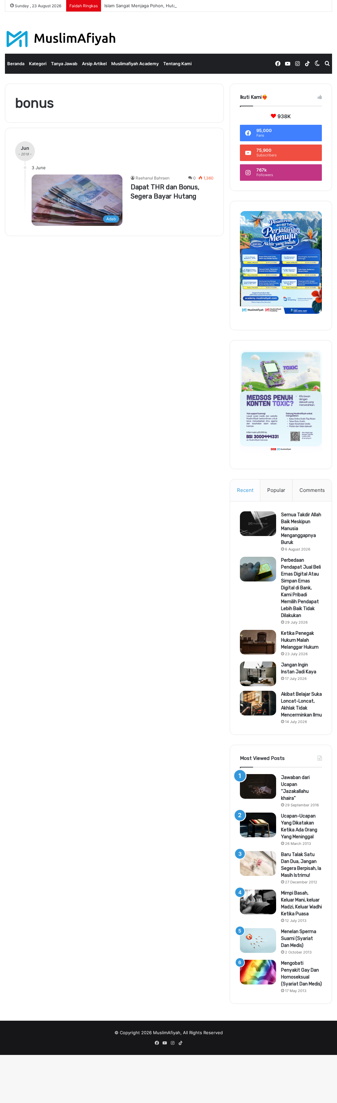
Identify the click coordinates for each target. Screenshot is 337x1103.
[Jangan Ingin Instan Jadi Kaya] (258, 673)
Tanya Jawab (64, 63)
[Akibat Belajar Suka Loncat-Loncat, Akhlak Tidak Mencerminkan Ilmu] (258, 703)
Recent (245, 490)
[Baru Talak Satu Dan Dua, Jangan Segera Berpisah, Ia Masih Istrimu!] (258, 863)
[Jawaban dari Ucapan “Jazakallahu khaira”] (258, 786)
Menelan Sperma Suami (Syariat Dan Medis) (298, 938)
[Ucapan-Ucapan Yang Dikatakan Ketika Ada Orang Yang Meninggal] (258, 825)
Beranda (15, 63)
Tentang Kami (177, 63)
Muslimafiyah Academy (135, 63)
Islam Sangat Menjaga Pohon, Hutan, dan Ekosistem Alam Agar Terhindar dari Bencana (192, 5)
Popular (276, 490)
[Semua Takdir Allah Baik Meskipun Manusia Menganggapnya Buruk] (258, 523)
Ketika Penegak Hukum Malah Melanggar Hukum (300, 640)
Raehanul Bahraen (152, 177)
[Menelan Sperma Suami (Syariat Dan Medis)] (258, 940)
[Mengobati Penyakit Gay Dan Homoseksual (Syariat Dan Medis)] (258, 972)
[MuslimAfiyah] (61, 39)
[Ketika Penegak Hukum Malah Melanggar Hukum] (258, 642)
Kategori (37, 63)
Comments (312, 490)
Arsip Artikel (94, 63)
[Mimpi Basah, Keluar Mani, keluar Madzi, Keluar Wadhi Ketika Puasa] (258, 902)
